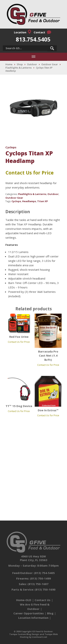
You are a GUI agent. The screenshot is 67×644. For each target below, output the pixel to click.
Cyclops (10, 147)
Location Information (33, 617)
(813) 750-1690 (45, 589)
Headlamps (29, 201)
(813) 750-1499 (40, 578)
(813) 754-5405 (44, 573)
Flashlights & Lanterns (18, 67)
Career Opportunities (28, 613)
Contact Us (42, 600)
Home (8, 64)
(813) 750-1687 (38, 584)
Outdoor (32, 64)
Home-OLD (23, 600)
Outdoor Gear (49, 64)
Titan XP (42, 201)
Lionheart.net (39, 637)
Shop (20, 64)
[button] (52, 48)
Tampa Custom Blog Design (24, 634)
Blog (50, 613)
